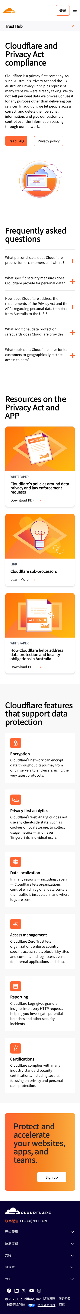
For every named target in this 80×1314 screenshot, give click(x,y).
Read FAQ (16, 140)
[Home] (9, 10)
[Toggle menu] (75, 10)
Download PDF (22, 500)
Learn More (19, 579)
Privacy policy (49, 140)
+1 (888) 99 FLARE (34, 1220)
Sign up (52, 1177)
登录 (62, 10)
